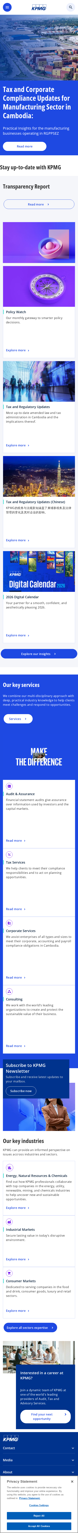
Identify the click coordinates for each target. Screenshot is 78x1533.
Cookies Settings (39, 1505)
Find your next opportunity (41, 1416)
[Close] (72, 1482)
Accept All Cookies (39, 1526)
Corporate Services (21, 931)
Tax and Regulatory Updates (28, 407)
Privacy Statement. (29, 1498)
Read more (25, 146)
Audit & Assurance (20, 794)
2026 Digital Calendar (22, 597)
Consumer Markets (21, 1281)
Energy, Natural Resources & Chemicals (36, 1175)
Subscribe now (21, 1091)
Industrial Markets (20, 1229)
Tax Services (15, 862)
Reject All (39, 1515)
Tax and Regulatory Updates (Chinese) (35, 502)
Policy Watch (16, 312)
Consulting (14, 999)
